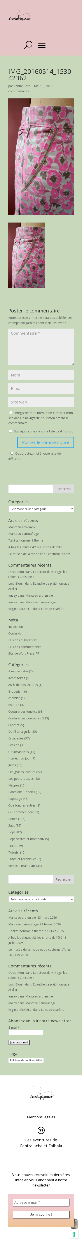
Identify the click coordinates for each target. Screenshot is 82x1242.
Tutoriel (13, 852)
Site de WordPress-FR (23, 653)
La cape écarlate (52, 609)
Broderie (14, 691)
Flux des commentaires (24, 647)
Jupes (12, 765)
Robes (12, 819)
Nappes (13, 785)
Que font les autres (22, 805)
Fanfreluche (22, 86)
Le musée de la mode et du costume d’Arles (39, 554)
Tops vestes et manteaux (26, 839)
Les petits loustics (21, 778)
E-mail (14, 1027)
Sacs (11, 825)
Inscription (15, 626)
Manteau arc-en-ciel (22, 527)
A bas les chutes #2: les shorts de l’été (35, 547)
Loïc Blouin (16, 583)
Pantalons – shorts (21, 792)
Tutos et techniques (22, 859)
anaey (12, 595)
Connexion (15, 633)
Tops (12, 832)
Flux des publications (23, 640)
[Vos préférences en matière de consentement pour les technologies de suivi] (74, 1234)
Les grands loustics (21, 772)
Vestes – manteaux (21, 866)
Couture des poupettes (24, 718)
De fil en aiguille (19, 731)
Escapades (15, 738)
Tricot (12, 846)
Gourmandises (18, 752)
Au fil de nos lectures (23, 685)
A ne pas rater (18, 671)
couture (13, 705)
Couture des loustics (22, 711)
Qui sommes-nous (21, 812)
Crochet (13, 725)
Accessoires (16, 678)
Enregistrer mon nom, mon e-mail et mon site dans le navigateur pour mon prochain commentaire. (40, 418)
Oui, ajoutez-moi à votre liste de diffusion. (43, 431)
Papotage (15, 798)
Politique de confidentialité (26, 1060)
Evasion (13, 745)
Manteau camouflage (23, 534)
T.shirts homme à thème (25, 540)
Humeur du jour (19, 758)
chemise (14, 698)
